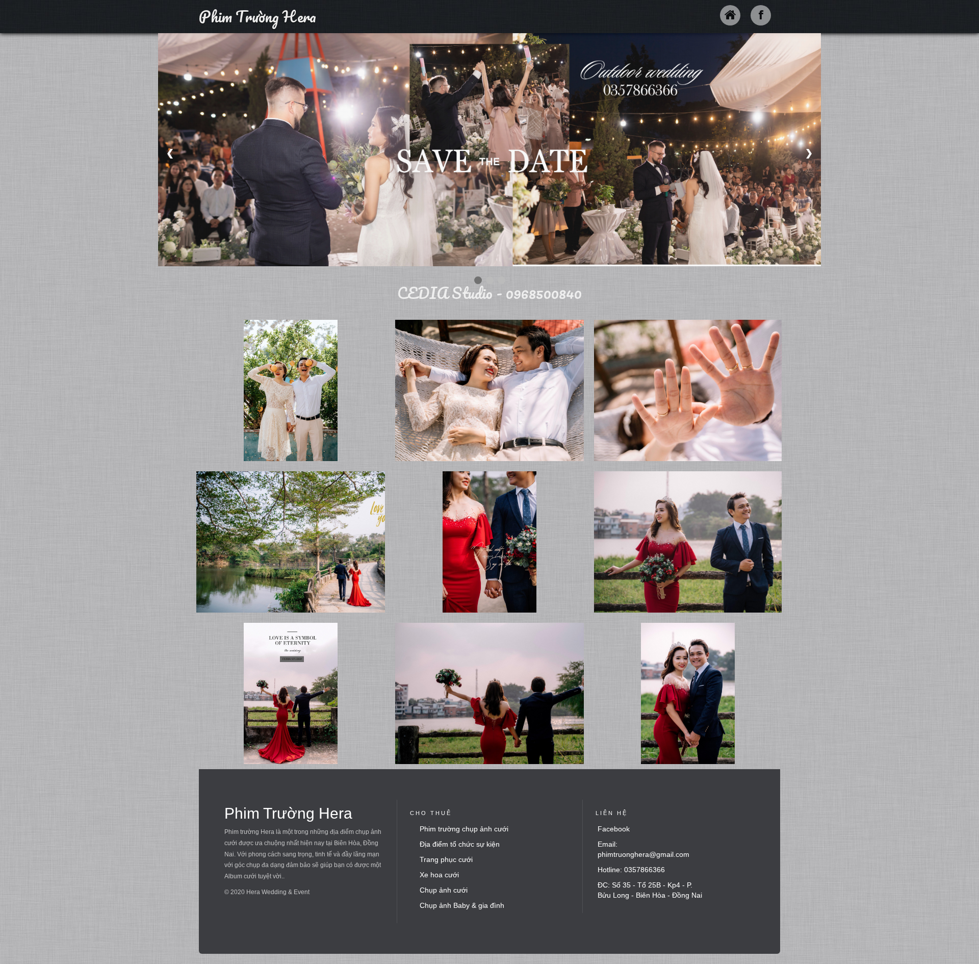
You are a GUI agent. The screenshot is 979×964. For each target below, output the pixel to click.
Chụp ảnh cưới (444, 890)
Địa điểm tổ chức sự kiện (460, 844)
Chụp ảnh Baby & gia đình (462, 905)
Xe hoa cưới (439, 875)
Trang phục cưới (446, 859)
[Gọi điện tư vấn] (951, 941)
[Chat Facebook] (951, 900)
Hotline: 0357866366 (631, 870)
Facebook (614, 829)
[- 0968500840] (290, 390)
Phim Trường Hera (257, 16)
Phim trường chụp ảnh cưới (464, 829)
